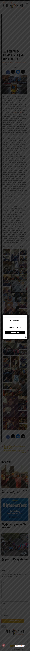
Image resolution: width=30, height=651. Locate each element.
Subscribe (15, 332)
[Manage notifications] (3, 645)
